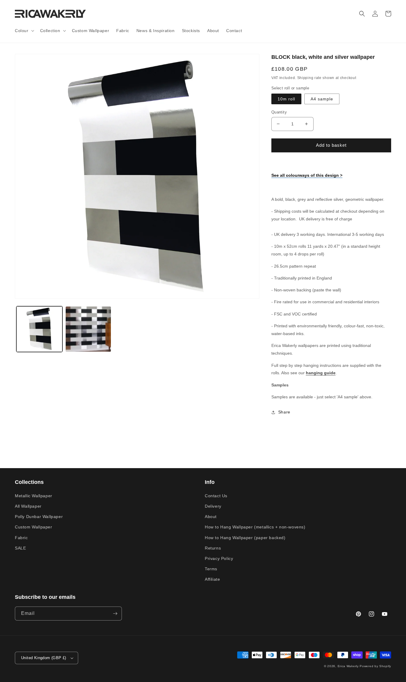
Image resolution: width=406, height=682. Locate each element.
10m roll (286, 99)
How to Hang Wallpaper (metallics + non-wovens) (255, 527)
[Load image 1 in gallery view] (39, 329)
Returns (213, 548)
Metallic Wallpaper (33, 495)
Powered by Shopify (375, 666)
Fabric (21, 537)
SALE (20, 548)
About (211, 516)
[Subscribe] (115, 614)
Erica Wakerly (348, 666)
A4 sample (322, 99)
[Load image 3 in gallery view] (88, 329)
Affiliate (212, 579)
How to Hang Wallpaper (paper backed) (245, 537)
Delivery (213, 506)
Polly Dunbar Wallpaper (39, 516)
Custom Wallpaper (33, 527)
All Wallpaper (28, 506)
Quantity (279, 112)
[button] (24, 30)
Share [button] (284, 412)
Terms (211, 568)
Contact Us (216, 495)
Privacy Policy (219, 558)
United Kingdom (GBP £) (43, 658)
